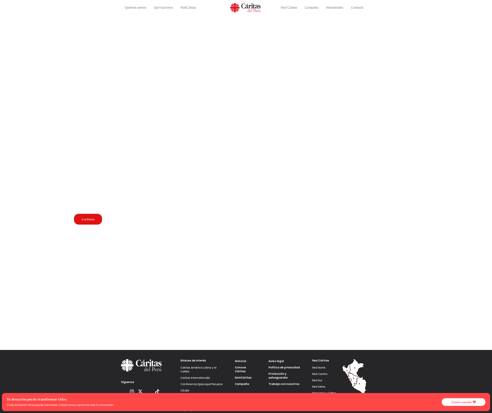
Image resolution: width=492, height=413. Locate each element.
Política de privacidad (284, 367)
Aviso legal (276, 361)
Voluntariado (334, 7)
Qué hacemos (163, 7)
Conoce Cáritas (240, 369)
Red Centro (319, 374)
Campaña (311, 7)
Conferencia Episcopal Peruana (201, 384)
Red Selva (318, 387)
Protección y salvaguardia (278, 376)
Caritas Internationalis (195, 378)
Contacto (357, 7)
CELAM (184, 390)
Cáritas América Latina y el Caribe (198, 369)
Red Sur (317, 380)
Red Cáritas (289, 7)
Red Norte (318, 368)
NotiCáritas (188, 7)
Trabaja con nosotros (283, 384)
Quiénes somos (135, 7)
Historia (240, 361)
